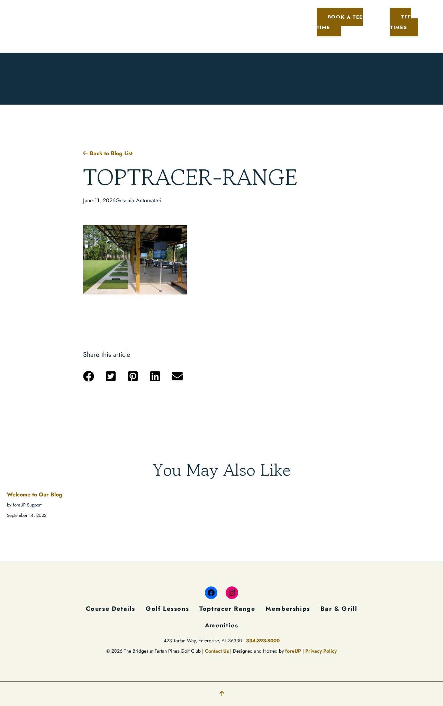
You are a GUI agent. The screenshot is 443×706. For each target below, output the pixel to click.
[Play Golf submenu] (99, 11)
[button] (88, 376)
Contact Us (217, 650)
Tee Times (400, 22)
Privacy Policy (321, 650)
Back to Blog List (110, 153)
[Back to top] (221, 693)
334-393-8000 (263, 640)
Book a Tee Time (340, 22)
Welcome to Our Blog (34, 494)
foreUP (293, 650)
